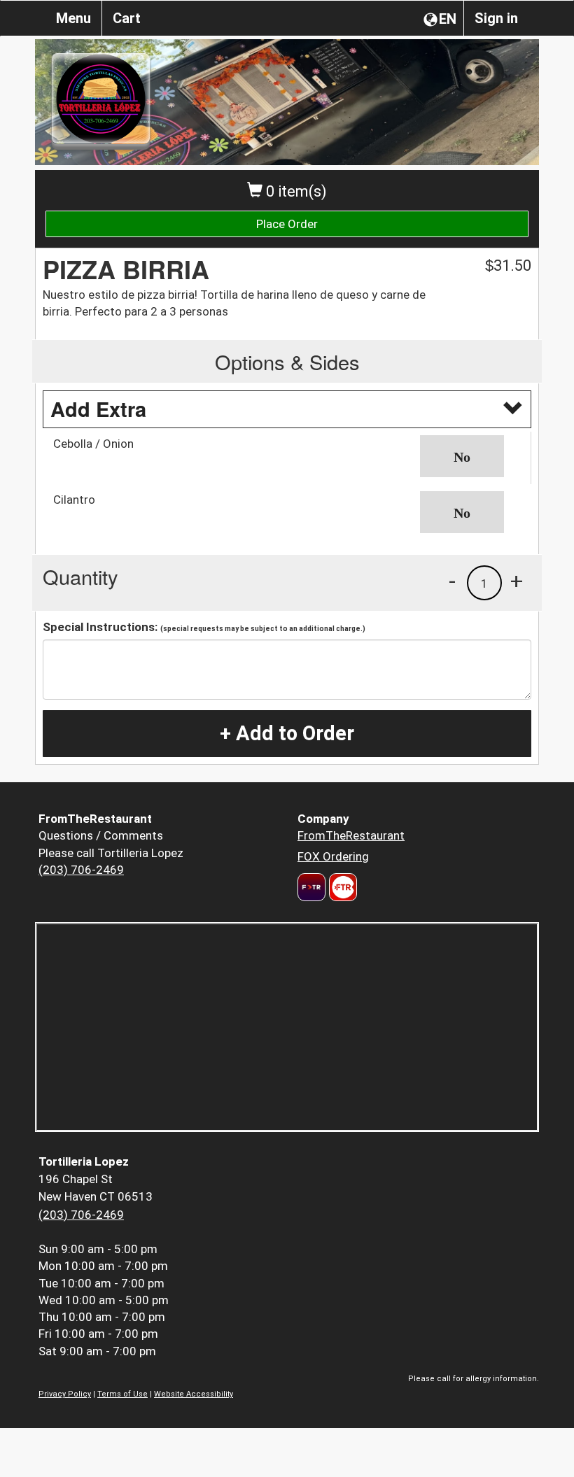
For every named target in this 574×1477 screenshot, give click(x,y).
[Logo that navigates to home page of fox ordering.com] (341, 887)
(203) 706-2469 (81, 870)
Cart (127, 18)
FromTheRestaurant (351, 835)
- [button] (452, 580)
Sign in (496, 18)
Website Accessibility (193, 1394)
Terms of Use (122, 1394)
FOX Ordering (333, 856)
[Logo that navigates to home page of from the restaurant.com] (312, 887)
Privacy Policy (64, 1394)
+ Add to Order (287, 733)
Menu (73, 18)
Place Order (287, 224)
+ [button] (516, 580)
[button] (470, 456)
